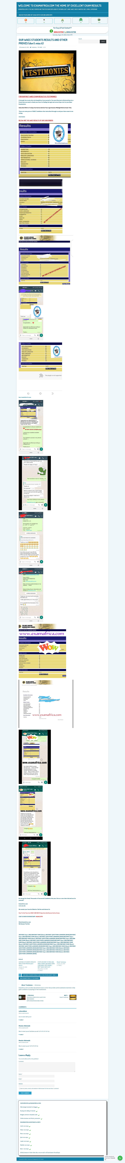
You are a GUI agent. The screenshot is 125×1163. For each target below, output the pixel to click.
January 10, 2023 (25, 47)
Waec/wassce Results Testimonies (29, 978)
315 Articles (38, 985)
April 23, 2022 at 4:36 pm (23, 1042)
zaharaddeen (23, 1011)
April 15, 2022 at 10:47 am (24, 1013)
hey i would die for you (25, 397)
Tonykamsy (34, 47)
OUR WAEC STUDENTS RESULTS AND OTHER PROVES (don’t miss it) (40, 975)
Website (21, 1083)
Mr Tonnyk (41, 1159)
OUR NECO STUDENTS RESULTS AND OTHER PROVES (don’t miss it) (27, 963)
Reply (21, 1020)
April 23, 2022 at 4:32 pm (23, 1027)
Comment (21, 1061)
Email (20, 1079)
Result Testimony (61, 962)
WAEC (40, 47)
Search (80, 39)
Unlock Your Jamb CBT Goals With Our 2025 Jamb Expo (35, 15)
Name (20, 1074)
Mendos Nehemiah (24, 1026)
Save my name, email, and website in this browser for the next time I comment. (39, 1088)
